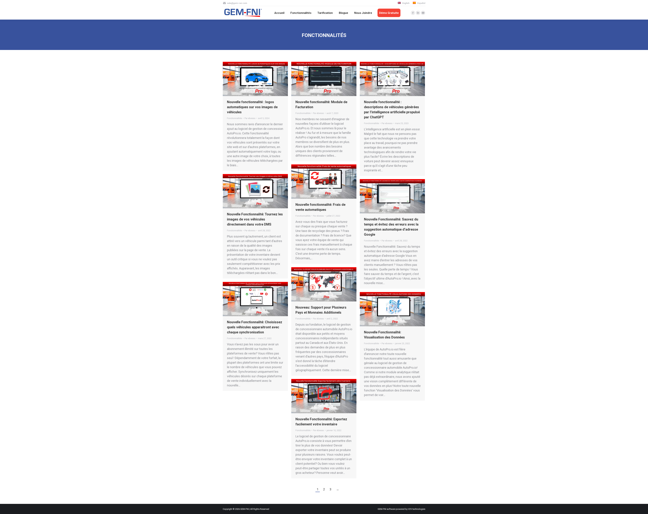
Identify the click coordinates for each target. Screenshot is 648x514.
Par (250, 118)
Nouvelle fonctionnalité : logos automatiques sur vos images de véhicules (252, 107)
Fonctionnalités (234, 118)
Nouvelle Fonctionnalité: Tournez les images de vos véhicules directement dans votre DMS (255, 219)
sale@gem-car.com (237, 3)
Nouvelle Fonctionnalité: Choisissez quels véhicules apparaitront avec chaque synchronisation (254, 327)
